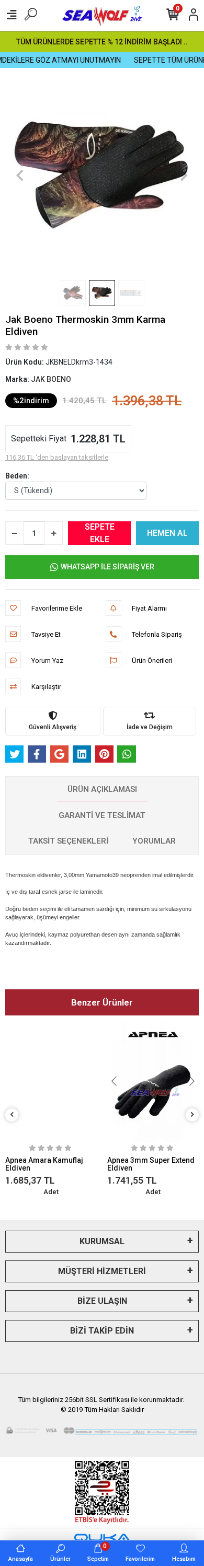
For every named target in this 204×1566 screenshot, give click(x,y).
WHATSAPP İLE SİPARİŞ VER (107, 567)
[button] (20, 175)
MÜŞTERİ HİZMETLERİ (102, 1271)
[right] (192, 1115)
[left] (12, 1115)
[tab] (102, 789)
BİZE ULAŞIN (102, 1301)
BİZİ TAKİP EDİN (102, 1331)
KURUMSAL (102, 1241)
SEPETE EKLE (100, 533)
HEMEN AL (167, 533)
